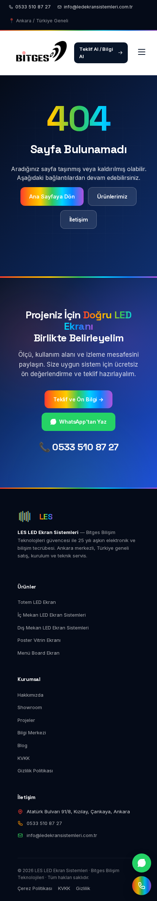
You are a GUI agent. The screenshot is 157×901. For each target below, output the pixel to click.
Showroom (30, 707)
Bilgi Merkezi (32, 732)
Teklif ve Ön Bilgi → (78, 399)
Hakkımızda (30, 695)
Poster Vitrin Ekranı (39, 640)
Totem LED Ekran (37, 602)
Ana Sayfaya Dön (52, 196)
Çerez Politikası (35, 888)
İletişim (78, 219)
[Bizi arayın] (141, 885)
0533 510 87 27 (33, 7)
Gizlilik (83, 888)
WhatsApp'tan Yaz (83, 422)
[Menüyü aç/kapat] (141, 52)
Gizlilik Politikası (35, 770)
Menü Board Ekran (39, 653)
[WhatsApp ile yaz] (141, 862)
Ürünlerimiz (112, 196)
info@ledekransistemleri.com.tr (98, 7)
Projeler (26, 720)
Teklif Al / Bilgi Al (96, 53)
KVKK (24, 758)
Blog (22, 745)
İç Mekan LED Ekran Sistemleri (52, 615)
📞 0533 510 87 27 (79, 447)
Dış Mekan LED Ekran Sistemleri (53, 628)
